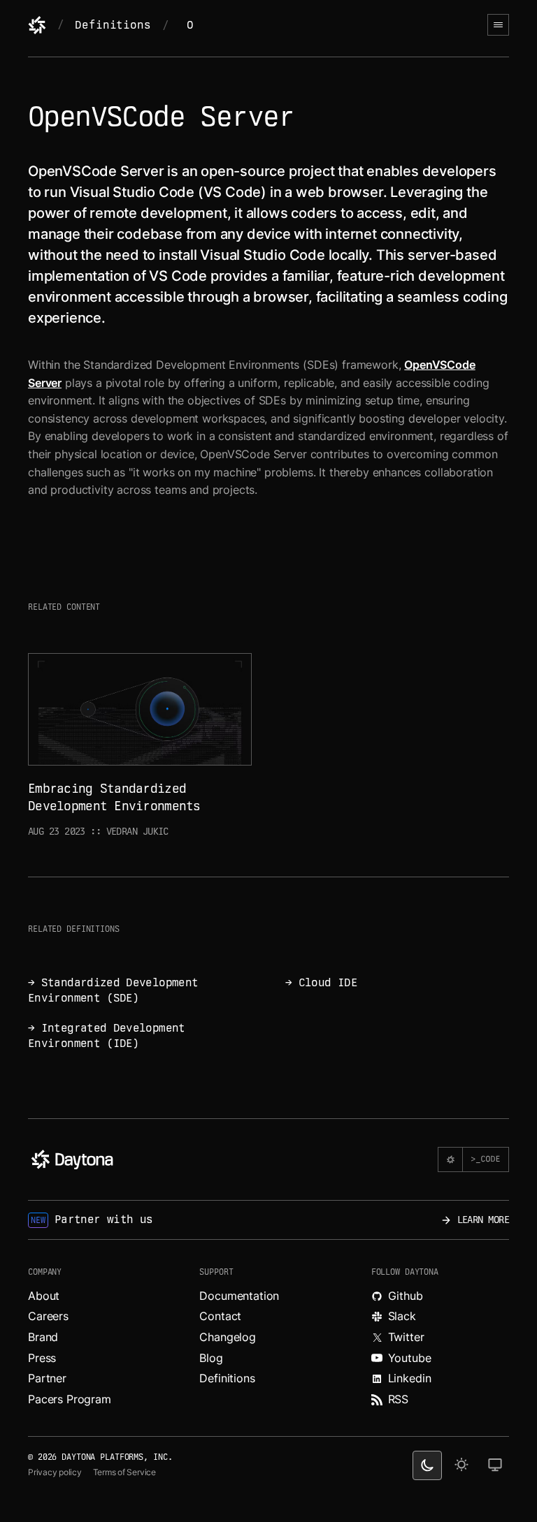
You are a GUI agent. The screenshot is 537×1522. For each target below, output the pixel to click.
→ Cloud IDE (321, 982)
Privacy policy (55, 1472)
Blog (210, 1358)
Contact (220, 1316)
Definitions (112, 24)
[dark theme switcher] (427, 1465)
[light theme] (461, 1465)
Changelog (227, 1337)
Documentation (239, 1296)
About (43, 1296)
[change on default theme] (495, 1465)
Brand (43, 1337)
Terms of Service (124, 1472)
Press (42, 1358)
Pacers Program (69, 1399)
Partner (47, 1378)
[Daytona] (37, 25)
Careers (48, 1316)
